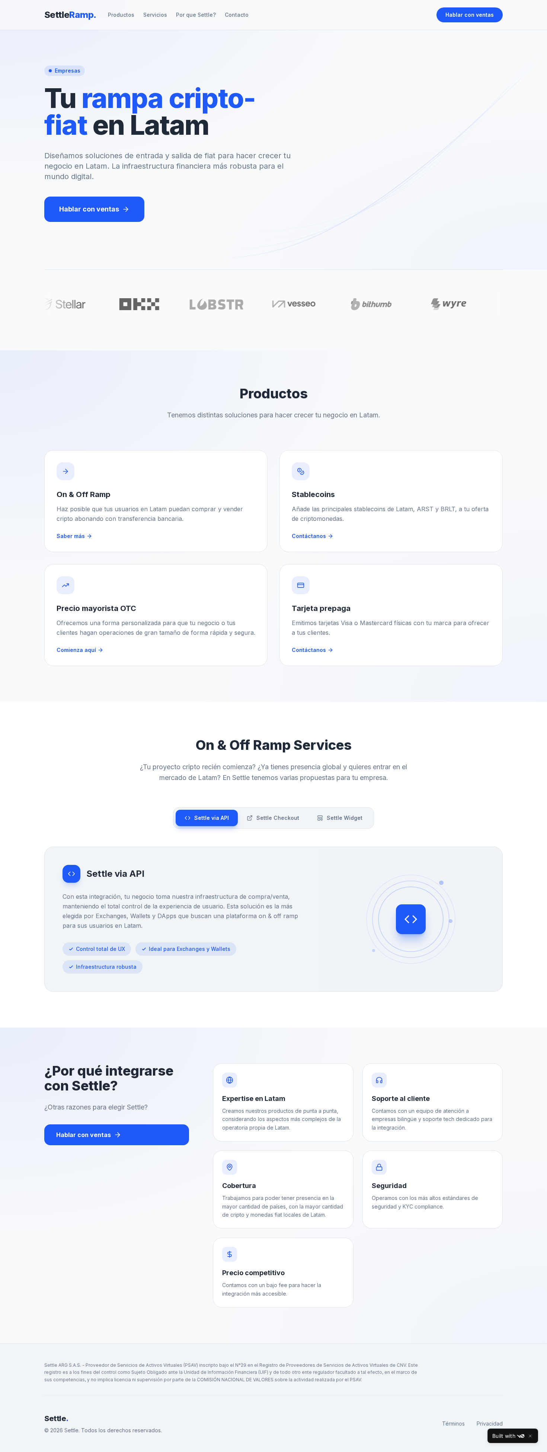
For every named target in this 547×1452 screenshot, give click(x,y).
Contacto (237, 15)
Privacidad (490, 1423)
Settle (70, 14)
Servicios (155, 15)
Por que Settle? (196, 15)
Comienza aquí (76, 650)
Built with (503, 1436)
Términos (453, 1423)
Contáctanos (309, 536)
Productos (121, 15)
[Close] (530, 1436)
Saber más (71, 536)
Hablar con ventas (469, 15)
